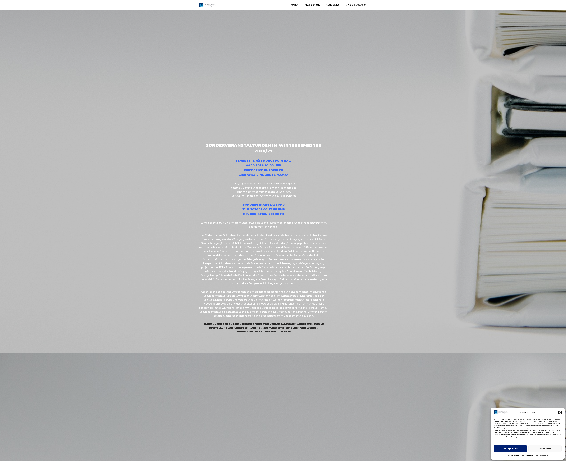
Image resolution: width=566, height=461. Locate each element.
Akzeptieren (510, 448)
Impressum (544, 456)
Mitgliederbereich (355, 5)
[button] (560, 412)
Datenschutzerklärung (529, 456)
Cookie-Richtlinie (513, 456)
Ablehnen (545, 448)
